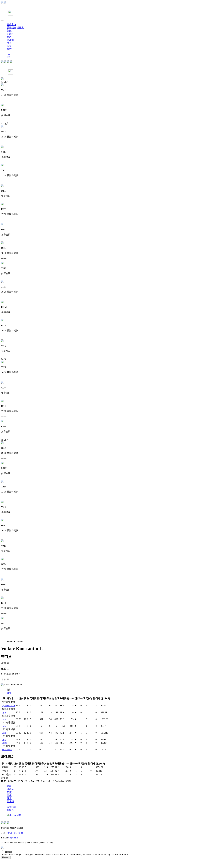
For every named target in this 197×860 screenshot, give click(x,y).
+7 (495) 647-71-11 (14, 832)
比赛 (9, 692)
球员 (9, 43)
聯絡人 (20, 27)
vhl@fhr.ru (13, 837)
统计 (9, 49)
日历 (9, 36)
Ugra (4, 712)
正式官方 (11, 24)
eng (8, 56)
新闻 (9, 30)
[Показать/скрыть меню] (2, 20)
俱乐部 (10, 39)
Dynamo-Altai (8, 705)
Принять (6, 857)
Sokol (4, 743)
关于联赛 (11, 27)
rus (8, 54)
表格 (9, 46)
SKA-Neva (7, 749)
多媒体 (10, 33)
